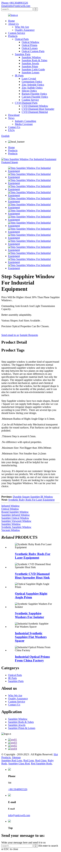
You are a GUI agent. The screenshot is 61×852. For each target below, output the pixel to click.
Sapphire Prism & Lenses (21, 728)
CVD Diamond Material (35, 112)
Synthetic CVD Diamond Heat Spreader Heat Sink (32, 575)
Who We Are (22, 26)
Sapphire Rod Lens (11, 760)
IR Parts (19, 75)
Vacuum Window (10, 530)
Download (13, 115)
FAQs (11, 130)
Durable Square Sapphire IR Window (33, 496)
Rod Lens (28, 760)
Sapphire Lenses (30, 72)
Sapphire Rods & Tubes (34, 60)
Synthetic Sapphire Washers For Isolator (29, 615)
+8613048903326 (17, 789)
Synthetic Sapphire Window (16, 527)
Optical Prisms (29, 45)
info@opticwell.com (19, 815)
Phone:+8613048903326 (14, 2)
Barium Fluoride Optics (34, 93)
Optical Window (30, 42)
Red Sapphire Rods (41, 763)
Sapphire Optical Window (15, 518)
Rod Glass (40, 760)
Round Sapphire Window (15, 511)
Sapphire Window (31, 57)
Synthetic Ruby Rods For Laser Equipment (31, 499)
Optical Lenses (30, 48)
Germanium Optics (32, 81)
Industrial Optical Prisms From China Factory (32, 658)
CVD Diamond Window (35, 105)
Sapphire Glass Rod (19, 763)
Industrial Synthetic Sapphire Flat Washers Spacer (31, 636)
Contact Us (14, 127)
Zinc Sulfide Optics (32, 87)
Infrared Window (10, 505)
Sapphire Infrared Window (15, 514)
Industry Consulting (25, 121)
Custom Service (16, 33)
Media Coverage (24, 124)
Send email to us (10, 335)
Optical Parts (22, 39)
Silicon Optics (29, 90)
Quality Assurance (25, 30)
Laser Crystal (29, 78)
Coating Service (30, 99)
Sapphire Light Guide (33, 69)
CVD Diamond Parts (26, 102)
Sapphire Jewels (30, 63)
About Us (13, 23)
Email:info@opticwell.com (15, 5)
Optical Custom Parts (33, 51)
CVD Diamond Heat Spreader (38, 108)
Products (12, 36)
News (11, 118)
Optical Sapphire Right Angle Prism (31, 595)
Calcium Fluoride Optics (35, 96)
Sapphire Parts (22, 54)
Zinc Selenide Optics (33, 84)
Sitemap (16, 757)
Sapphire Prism (30, 66)
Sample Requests (29, 335)
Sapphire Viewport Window (16, 521)
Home (11, 20)
